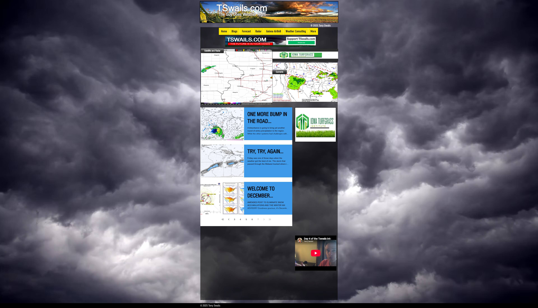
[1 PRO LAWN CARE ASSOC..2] (315, 124)
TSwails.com (242, 8)
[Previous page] (228, 219)
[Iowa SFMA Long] (305, 55)
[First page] (222, 219)
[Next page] (263, 219)
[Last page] (269, 219)
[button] (234, 31)
